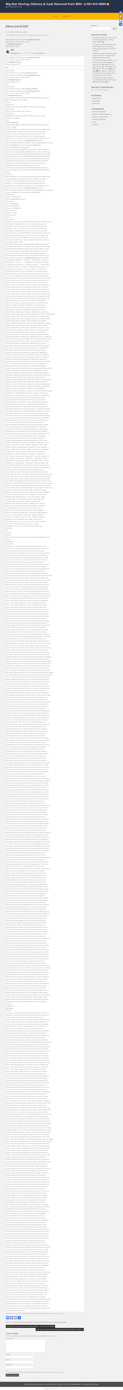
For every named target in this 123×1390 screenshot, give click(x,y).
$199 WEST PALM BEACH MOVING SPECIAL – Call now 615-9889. (30, 1326)
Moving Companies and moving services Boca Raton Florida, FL (60, 1329)
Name (8, 1354)
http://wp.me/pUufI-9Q (12, 122)
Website (9, 1365)
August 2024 (97, 98)
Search (94, 25)
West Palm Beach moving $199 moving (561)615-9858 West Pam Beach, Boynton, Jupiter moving (40, 1313)
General (95, 125)
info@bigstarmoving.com (15, 44)
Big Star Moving (32, 1322)
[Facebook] (121, 13)
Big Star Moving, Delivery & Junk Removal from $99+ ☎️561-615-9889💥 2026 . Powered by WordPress (61, 1384)
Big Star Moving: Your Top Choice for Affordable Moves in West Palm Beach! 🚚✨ (105, 40)
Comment (10, 1338)
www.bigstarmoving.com (31, 140)
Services (66, 16)
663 (12, 50)
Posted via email (10, 1313)
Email (8, 1360)
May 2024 (96, 101)
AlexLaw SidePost (99, 119)
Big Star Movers (20, 1322)
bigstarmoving (14, 53)
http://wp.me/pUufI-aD (31, 73)
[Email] (121, 20)
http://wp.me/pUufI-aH (40, 53)
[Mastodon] (121, 16)
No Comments (21, 32)
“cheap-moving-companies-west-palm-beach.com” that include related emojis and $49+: (105, 55)
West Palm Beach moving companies (52, 1322)
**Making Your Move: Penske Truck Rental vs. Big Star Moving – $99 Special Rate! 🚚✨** (105, 80)
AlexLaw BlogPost (99, 112)
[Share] (121, 24)
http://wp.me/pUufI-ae (31, 88)
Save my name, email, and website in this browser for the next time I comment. (35, 1372)
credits (46, 1388)
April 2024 (96, 103)
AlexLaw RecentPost (100, 117)
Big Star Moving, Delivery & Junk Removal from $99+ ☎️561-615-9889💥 (57, 4)
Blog (7, 1322)
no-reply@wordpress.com (33, 39)
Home (55, 16)
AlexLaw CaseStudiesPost (102, 114)
